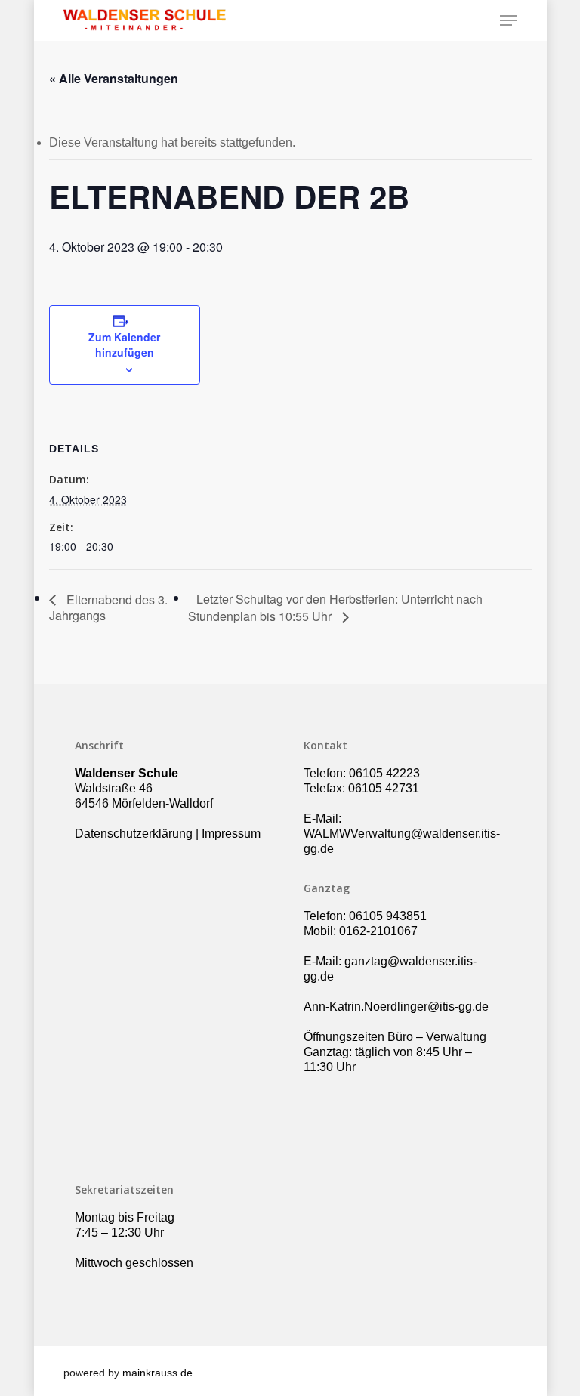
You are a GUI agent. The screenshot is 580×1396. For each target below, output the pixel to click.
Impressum (231, 833)
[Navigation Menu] (508, 20)
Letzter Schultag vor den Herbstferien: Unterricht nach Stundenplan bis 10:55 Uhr (335, 607)
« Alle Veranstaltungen (113, 78)
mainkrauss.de (157, 1373)
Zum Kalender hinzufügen (124, 344)
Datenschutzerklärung (134, 833)
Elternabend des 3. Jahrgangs (108, 608)
